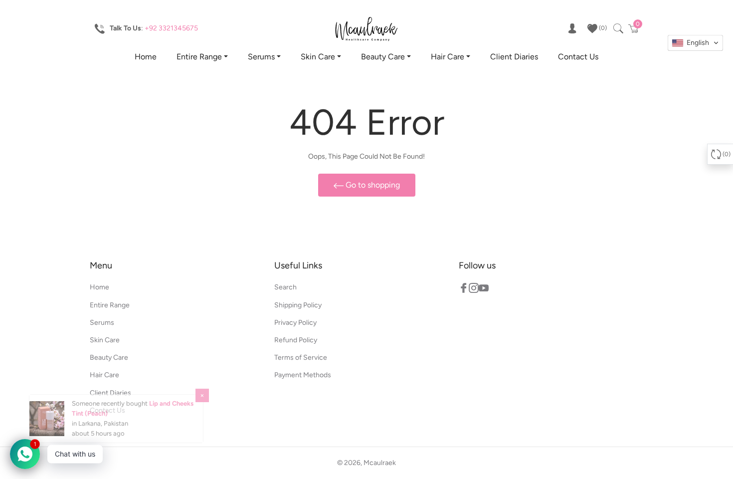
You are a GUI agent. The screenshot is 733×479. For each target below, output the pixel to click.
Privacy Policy (295, 322)
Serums (261, 56)
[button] (695, 43)
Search (285, 287)
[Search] (617, 28)
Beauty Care (383, 56)
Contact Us (578, 56)
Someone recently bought (110, 408)
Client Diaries (514, 56)
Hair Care (447, 56)
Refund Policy (295, 340)
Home (146, 56)
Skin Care (318, 56)
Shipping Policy (298, 305)
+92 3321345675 (171, 28)
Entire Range (199, 56)
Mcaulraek (380, 463)
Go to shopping (372, 185)
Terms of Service (300, 357)
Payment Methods (302, 375)
